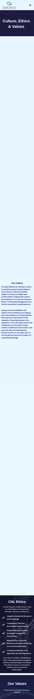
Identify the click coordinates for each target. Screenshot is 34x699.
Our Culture (17, 283)
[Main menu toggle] (30, 5)
